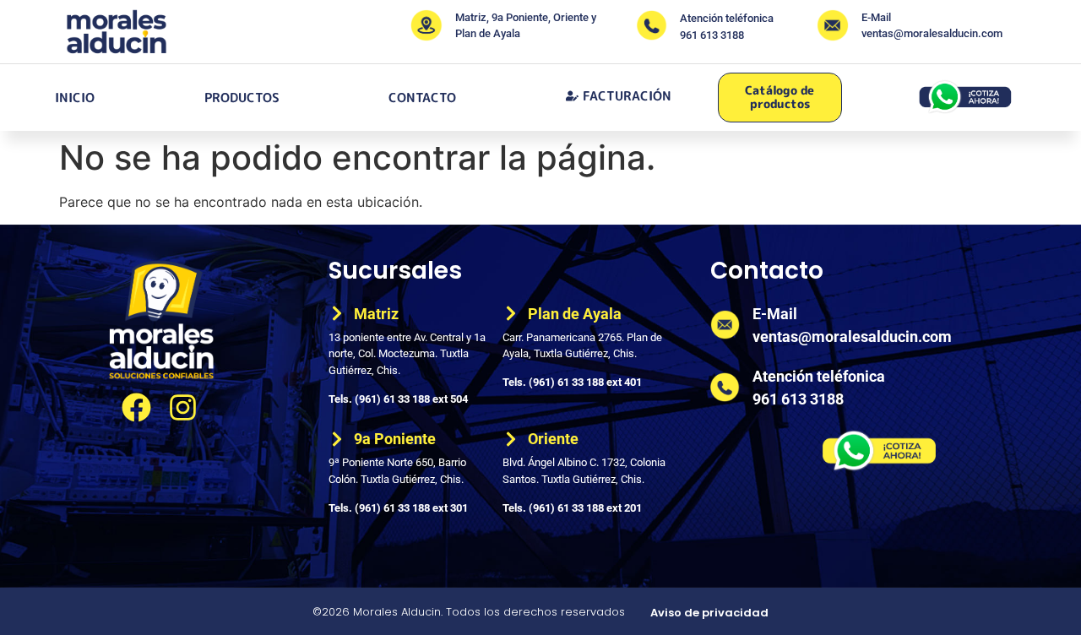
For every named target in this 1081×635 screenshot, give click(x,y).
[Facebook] (136, 407)
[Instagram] (183, 407)
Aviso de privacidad (709, 613)
